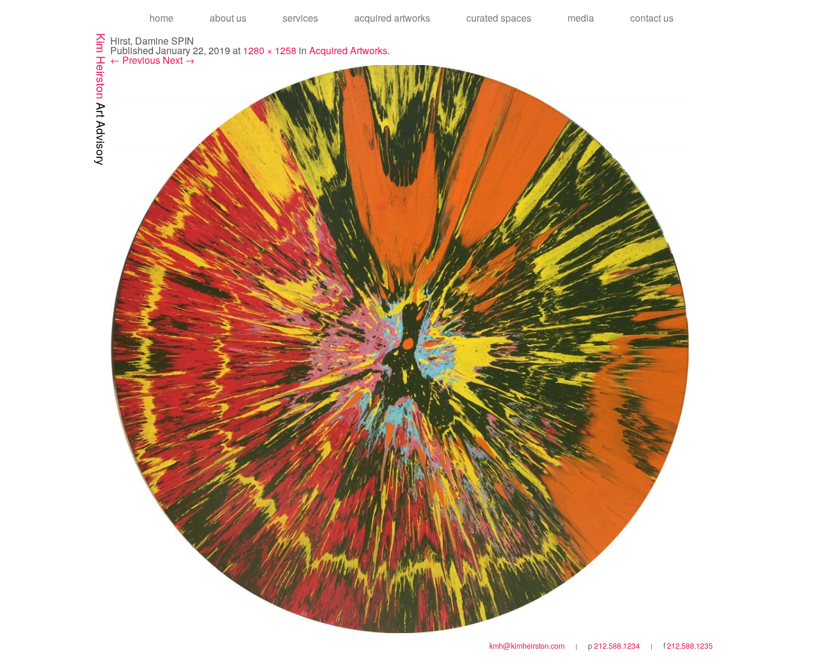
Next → (179, 60)
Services (300, 18)
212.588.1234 (617, 645)
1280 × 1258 (269, 50)
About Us (228, 18)
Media (581, 18)
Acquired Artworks (392, 18)
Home (161, 18)
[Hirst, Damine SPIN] (399, 348)
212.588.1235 (690, 645)
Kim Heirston (101, 99)
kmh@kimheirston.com (527, 645)
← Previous (135, 60)
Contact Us (652, 18)
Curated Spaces (498, 18)
